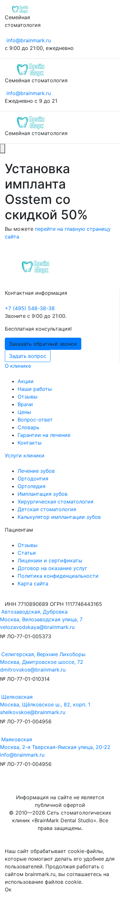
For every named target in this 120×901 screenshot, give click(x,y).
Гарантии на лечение (44, 435)
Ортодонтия (33, 478)
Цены (24, 412)
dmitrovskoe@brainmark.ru (33, 669)
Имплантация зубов (43, 494)
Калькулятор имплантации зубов (59, 517)
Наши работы (35, 389)
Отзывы (27, 396)
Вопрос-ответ (35, 419)
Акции (26, 381)
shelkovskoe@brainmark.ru (32, 712)
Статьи (27, 553)
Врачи (25, 404)
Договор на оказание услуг (52, 568)
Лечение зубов (36, 471)
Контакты (30, 442)
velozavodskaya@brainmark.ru (37, 627)
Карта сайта (33, 583)
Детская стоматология (47, 509)
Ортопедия (31, 486)
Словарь (28, 427)
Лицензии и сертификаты (50, 560)
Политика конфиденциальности (58, 576)
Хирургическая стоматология (55, 501)
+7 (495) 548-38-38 (30, 308)
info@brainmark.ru (28, 40)
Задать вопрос (27, 356)
